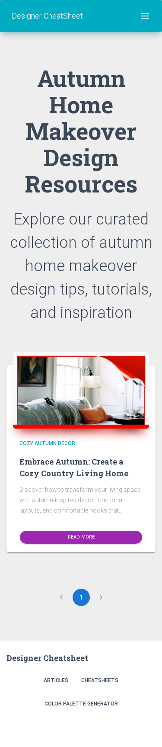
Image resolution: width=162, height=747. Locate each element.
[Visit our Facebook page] (128, 726)
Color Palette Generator (81, 704)
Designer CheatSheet (47, 15)
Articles (56, 680)
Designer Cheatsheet (47, 658)
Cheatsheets (99, 680)
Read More (81, 537)
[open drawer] (145, 16)
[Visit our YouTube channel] (146, 726)
